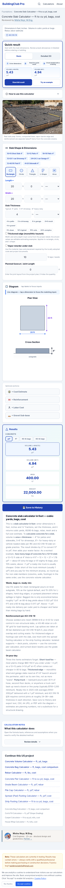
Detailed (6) (46, 56)
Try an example (47, 82)
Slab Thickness (12, 205)
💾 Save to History (33, 507)
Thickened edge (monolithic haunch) (25, 233)
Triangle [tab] (32, 174)
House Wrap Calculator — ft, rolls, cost (21, 822)
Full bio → (28, 839)
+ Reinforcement (20, 399)
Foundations (7, 11)
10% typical (21, 230)
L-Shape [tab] (43, 174)
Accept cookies (24, 884)
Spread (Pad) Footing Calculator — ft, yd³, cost (28, 795)
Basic (18, 56)
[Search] (39, 4)
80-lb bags (26, 439)
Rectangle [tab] (10, 174)
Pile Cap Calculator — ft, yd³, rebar (22, 790)
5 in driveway (23, 221)
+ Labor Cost (18, 407)
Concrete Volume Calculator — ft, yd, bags (26, 761)
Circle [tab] (21, 174)
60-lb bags (40, 439)
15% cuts (33, 230)
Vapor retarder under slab (19, 246)
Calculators (48, 4)
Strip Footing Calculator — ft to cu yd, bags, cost (29, 801)
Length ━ (9, 180)
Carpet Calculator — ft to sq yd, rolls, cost (22, 817)
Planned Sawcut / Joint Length (20, 264)
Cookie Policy (40, 878)
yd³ (9, 439)
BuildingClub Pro (13, 3)
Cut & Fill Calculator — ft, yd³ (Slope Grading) (24, 813)
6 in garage (36, 221)
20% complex (46, 230)
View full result (18, 82)
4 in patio (10, 221)
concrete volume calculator (38, 577)
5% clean (10, 230)
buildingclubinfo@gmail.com (21, 866)
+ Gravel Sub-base (21, 415)
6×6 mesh (49, 221)
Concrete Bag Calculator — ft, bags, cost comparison (31, 767)
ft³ (16, 439)
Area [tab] (54, 172)
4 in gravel (11, 226)
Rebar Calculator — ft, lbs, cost (20, 772)
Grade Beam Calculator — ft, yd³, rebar (24, 784)
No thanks (8, 884)
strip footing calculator (39, 640)
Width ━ (9, 193)
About (60, 4)
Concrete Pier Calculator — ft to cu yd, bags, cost (29, 779)
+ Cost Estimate (18, 391)
